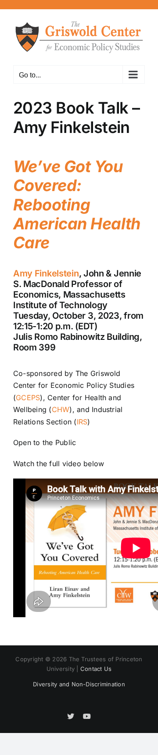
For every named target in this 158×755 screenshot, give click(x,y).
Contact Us (95, 668)
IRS (82, 421)
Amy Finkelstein (46, 273)
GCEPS (28, 397)
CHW (61, 409)
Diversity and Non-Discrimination (79, 684)
